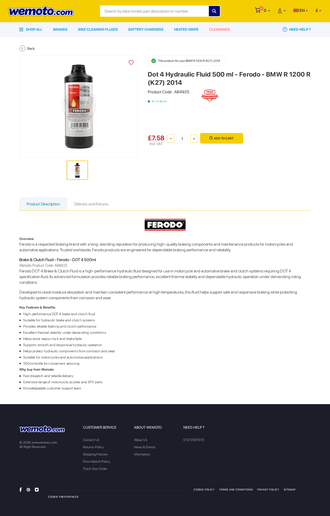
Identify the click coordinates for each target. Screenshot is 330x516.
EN (302, 10)
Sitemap (290, 489)
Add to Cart (224, 138)
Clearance (219, 29)
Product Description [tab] (43, 204)
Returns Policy (93, 447)
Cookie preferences (63, 496)
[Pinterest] (28, 489)
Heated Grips (186, 29)
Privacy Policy (268, 489)
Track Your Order (95, 469)
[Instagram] (37, 489)
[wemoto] (42, 428)
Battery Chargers (145, 29)
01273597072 (193, 440)
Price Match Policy (96, 461)
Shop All (34, 29)
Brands (60, 29)
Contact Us (91, 440)
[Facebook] (20, 489)
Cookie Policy (204, 489)
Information (142, 454)
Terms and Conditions (236, 489)
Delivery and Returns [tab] (91, 204)
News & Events (144, 447)
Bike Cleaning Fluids (98, 29)
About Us (140, 440)
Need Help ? (299, 29)
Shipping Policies (95, 454)
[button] (267, 10)
